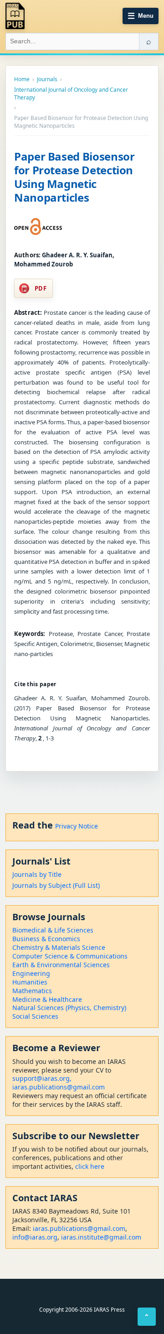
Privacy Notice (76, 826)
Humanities (29, 982)
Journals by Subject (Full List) (56, 885)
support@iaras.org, (42, 1078)
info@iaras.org (34, 1237)
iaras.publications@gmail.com (58, 1087)
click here (89, 1166)
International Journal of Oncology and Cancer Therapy (71, 93)
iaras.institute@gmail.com (101, 1237)
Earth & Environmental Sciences (61, 964)
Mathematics (32, 990)
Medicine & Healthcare (47, 999)
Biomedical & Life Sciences (52, 930)
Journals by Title (37, 874)
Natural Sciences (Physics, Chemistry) (69, 1007)
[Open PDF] (38, 226)
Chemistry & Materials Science (58, 947)
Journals (47, 79)
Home (22, 79)
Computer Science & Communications (70, 956)
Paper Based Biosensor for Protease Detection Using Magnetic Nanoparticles (74, 177)
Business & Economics (46, 938)
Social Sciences (35, 1016)
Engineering (31, 973)
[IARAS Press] (15, 16)
